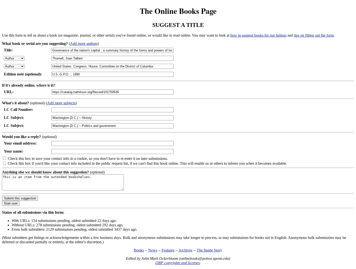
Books (139, 250)
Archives (185, 250)
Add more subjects (61, 103)
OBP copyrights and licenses (177, 263)
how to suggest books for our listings (258, 35)
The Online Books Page (178, 10)
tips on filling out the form (314, 35)
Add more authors (84, 43)
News (152, 250)
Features (168, 250)
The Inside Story (209, 250)
